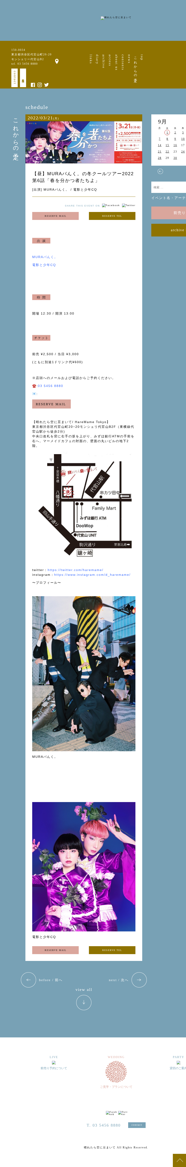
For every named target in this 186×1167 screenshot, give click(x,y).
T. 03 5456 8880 (104, 1125)
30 (175, 158)
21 (160, 151)
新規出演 (23, 78)
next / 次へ (119, 980)
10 (183, 139)
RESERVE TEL (112, 216)
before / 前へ (51, 980)
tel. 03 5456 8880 (24, 63)
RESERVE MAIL (55, 216)
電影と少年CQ (44, 265)
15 (167, 145)
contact (15, 77)
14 (160, 145)
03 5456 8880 (50, 386)
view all (84, 989)
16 (175, 145)
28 (160, 158)
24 (183, 151)
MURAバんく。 (45, 257)
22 (167, 151)
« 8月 (160, 171)
